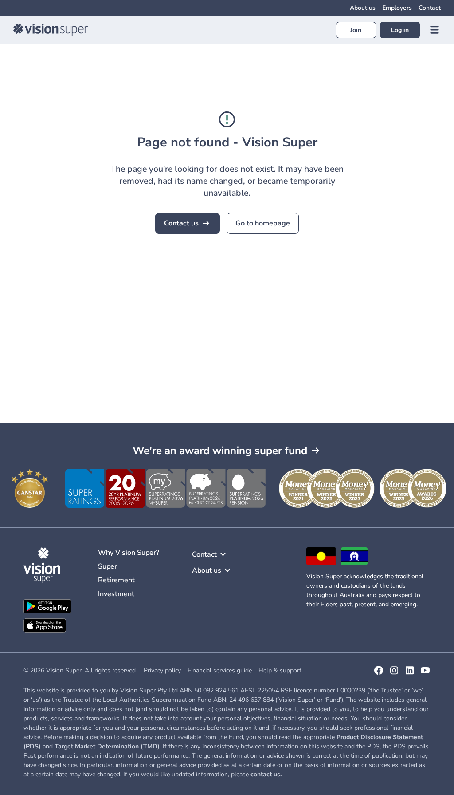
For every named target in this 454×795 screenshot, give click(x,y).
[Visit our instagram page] (394, 673)
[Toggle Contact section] (223, 554)
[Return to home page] (50, 30)
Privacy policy (162, 670)
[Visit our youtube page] (425, 673)
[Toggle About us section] (227, 570)
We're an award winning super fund (220, 450)
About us (363, 8)
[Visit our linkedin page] (409, 673)
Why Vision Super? (128, 553)
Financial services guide (220, 670)
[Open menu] (434, 30)
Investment (116, 594)
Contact (430, 8)
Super (107, 566)
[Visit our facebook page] (378, 673)
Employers (397, 8)
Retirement (116, 580)
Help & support (279, 670)
